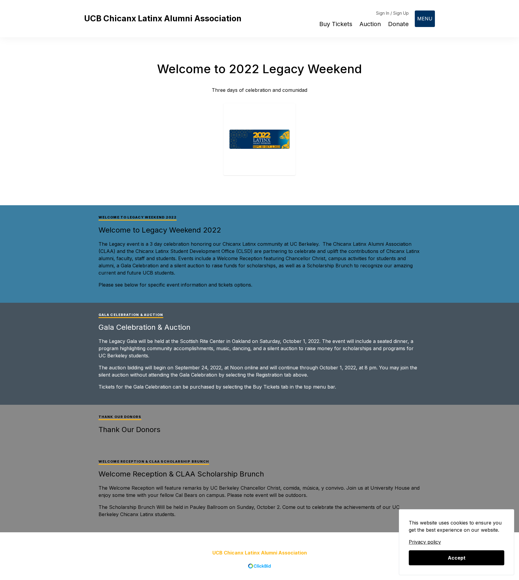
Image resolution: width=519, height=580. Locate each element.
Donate (398, 24)
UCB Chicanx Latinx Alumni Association (162, 18)
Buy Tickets (335, 24)
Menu (424, 19)
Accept (457, 558)
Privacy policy (425, 542)
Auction (370, 24)
